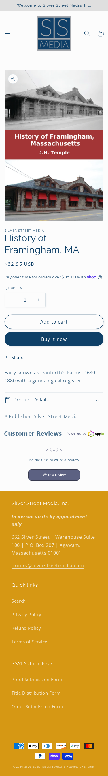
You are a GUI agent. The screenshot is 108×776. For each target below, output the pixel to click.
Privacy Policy (26, 614)
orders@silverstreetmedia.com (48, 565)
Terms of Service (29, 641)
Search (19, 601)
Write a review (54, 474)
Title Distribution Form (36, 693)
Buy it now (54, 339)
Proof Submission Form (37, 679)
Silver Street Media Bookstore (45, 766)
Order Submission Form (37, 706)
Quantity (13, 288)
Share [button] (18, 357)
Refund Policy (26, 628)
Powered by (76, 433)
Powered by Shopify (81, 766)
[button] (7, 33)
